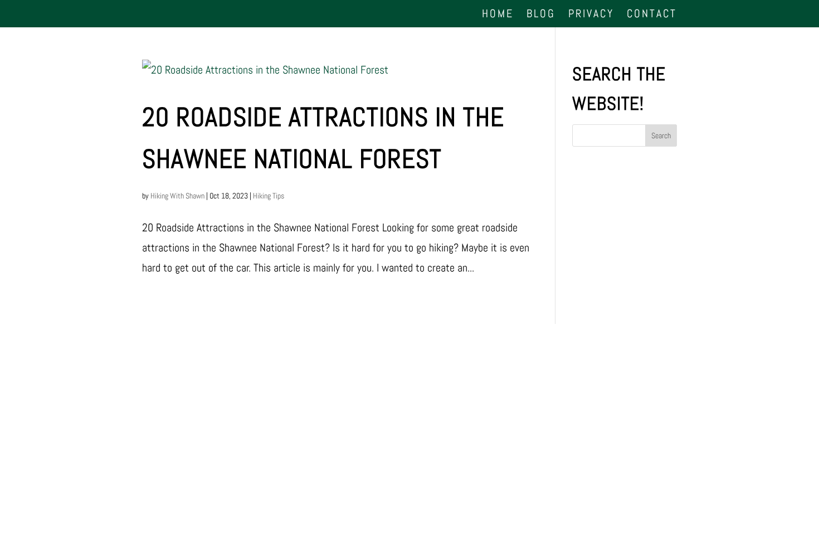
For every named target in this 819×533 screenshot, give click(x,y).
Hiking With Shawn (177, 196)
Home (498, 14)
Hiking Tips (268, 196)
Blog (540, 14)
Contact (652, 14)
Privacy (591, 14)
